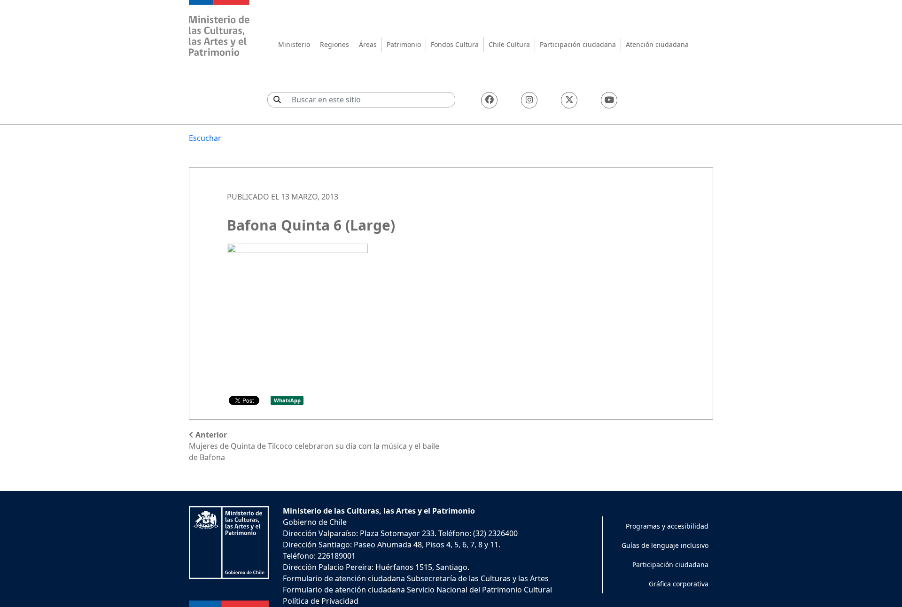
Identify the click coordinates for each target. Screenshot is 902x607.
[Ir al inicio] (219, 29)
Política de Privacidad (320, 601)
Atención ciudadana (657, 44)
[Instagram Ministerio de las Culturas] (529, 100)
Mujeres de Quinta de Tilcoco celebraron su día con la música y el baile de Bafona (314, 446)
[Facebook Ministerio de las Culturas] (489, 100)
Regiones (334, 44)
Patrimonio (404, 44)
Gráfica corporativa (678, 583)
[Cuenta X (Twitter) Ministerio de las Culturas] (569, 100)
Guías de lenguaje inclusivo (665, 545)
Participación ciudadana (578, 44)
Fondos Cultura (455, 44)
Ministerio (294, 44)
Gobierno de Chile (315, 522)
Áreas (368, 44)
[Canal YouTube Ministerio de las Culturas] (609, 100)
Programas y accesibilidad (667, 526)
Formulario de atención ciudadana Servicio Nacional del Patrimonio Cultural (417, 589)
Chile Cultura (509, 44)
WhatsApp (287, 400)
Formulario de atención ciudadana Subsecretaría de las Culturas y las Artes (416, 578)
